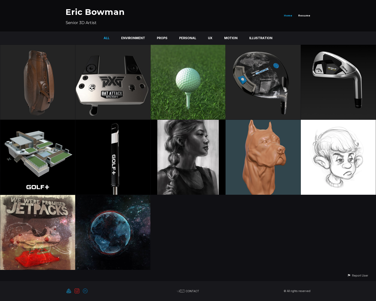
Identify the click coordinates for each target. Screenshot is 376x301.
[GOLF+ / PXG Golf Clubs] (112, 48)
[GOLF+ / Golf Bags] (37, 48)
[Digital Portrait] (188, 122)
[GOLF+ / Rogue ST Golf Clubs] (338, 48)
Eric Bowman (95, 12)
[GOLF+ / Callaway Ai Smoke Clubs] (263, 48)
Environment (133, 38)
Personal (187, 38)
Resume (304, 15)
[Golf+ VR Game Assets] (37, 122)
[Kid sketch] (338, 122)
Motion (231, 38)
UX (210, 38)
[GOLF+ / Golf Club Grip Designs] (112, 122)
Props (162, 38)
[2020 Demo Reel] (112, 198)
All (106, 38)
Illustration (260, 38)
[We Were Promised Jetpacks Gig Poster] (37, 198)
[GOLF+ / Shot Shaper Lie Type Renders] (188, 48)
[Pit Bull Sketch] (263, 122)
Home (288, 15)
